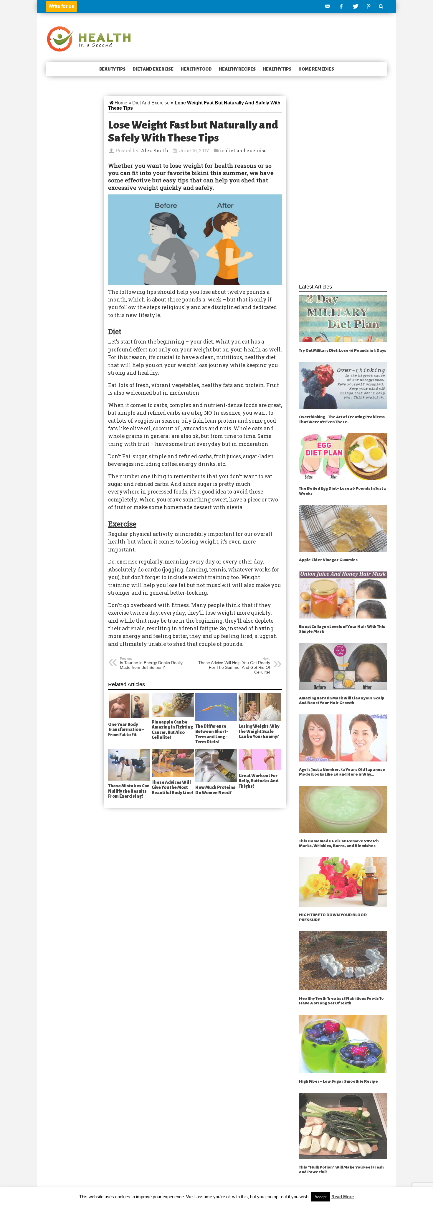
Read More (342, 1196)
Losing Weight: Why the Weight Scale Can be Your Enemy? (259, 731)
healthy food (196, 69)
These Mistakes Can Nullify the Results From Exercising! (129, 791)
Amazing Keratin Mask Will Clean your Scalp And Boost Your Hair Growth (341, 700)
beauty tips (112, 69)
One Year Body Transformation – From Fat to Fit (126, 729)
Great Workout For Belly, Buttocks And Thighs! (259, 780)
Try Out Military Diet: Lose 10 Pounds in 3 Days (342, 350)
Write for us (61, 6)
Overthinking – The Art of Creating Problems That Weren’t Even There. (342, 419)
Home (121, 102)
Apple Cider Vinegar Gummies (328, 560)
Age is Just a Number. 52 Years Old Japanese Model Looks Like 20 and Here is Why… (342, 772)
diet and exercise (153, 69)
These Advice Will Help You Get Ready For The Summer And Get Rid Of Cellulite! (234, 665)
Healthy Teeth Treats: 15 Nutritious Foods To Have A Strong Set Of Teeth (341, 1001)
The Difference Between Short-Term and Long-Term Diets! (211, 734)
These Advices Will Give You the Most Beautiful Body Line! (172, 787)
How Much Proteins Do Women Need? (215, 790)
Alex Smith (154, 150)
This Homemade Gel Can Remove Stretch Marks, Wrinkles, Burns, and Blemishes (339, 843)
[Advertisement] (343, 186)
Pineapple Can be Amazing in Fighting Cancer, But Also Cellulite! (172, 730)
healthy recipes (237, 69)
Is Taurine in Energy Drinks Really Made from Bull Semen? (151, 663)
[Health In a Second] (88, 38)
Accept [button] (321, 1197)
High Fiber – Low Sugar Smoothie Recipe (338, 1081)
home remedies (316, 69)
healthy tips (277, 69)
